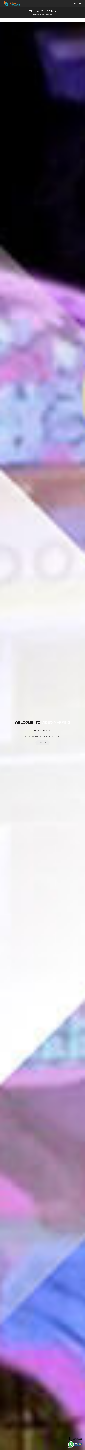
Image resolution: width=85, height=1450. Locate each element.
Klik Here (42, 743)
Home (37, 14)
